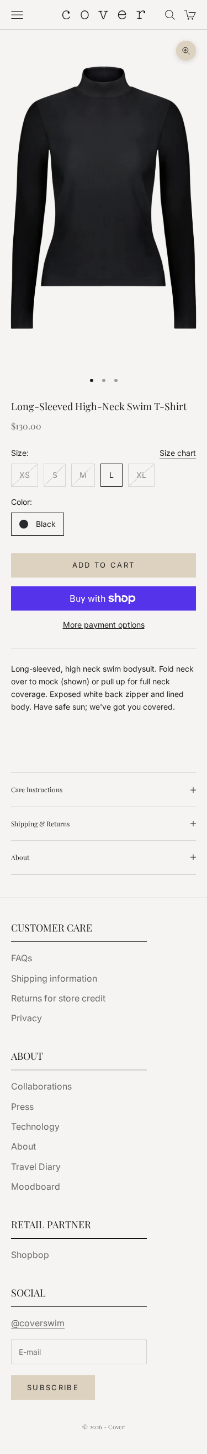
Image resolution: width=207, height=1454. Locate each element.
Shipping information (54, 978)
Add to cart (103, 564)
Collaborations (41, 1086)
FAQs (21, 957)
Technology (35, 1126)
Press (22, 1106)
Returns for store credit (58, 998)
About (23, 1146)
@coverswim (38, 1322)
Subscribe (53, 1387)
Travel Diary (36, 1166)
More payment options (104, 624)
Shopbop (30, 1254)
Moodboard (35, 1186)
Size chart (178, 453)
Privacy (26, 1017)
